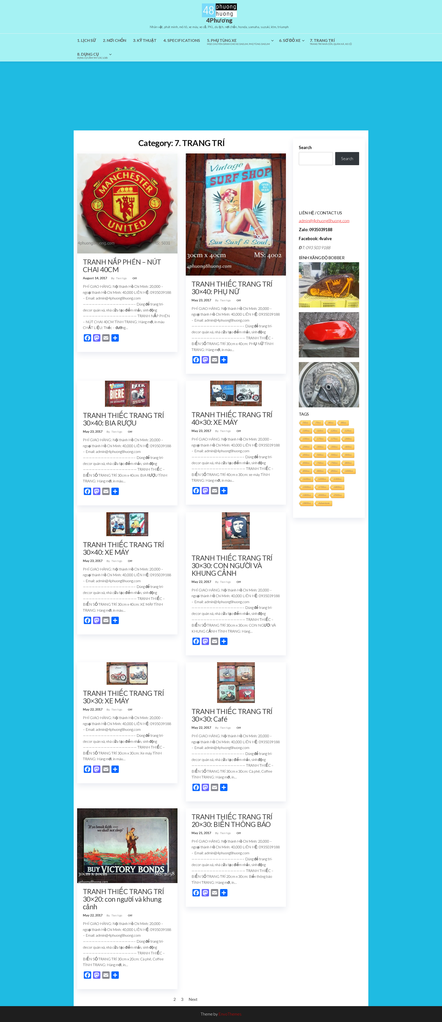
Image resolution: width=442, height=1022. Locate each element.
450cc (306, 455)
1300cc (338, 479)
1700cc (322, 487)
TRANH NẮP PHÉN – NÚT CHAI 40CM (122, 265)
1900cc (307, 495)
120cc (334, 430)
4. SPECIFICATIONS (181, 40)
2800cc (307, 503)
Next (193, 999)
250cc (306, 447)
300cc (320, 447)
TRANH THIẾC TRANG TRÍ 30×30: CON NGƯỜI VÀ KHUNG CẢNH (232, 565)
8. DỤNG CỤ (92, 55)
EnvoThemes (229, 1013)
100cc (306, 430)
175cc (334, 439)
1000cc (349, 471)
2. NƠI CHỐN (114, 40)
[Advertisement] (221, 96)
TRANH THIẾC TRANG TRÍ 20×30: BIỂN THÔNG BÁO (232, 820)
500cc (320, 455)
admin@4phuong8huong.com (324, 220)
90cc (343, 422)
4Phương (219, 20)
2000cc (322, 495)
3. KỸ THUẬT (145, 40)
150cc (306, 439)
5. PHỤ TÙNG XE (238, 41)
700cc (320, 463)
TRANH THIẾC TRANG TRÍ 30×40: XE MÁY (123, 548)
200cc (348, 439)
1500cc (307, 487)
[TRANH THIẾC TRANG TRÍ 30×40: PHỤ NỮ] (236, 213)
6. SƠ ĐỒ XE (290, 40)
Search (305, 147)
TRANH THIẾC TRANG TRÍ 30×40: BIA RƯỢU (123, 419)
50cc (305, 422)
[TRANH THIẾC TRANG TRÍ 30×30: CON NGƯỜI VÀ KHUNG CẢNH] (236, 530)
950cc (334, 471)
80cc (331, 422)
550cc (334, 455)
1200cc (322, 479)
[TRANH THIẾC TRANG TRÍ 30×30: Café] (236, 682)
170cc (320, 439)
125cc (348, 430)
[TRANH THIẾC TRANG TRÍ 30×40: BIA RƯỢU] (127, 393)
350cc (334, 447)
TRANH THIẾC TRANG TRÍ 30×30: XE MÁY (123, 697)
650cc (306, 463)
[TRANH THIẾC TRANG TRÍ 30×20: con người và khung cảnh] (127, 845)
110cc (320, 430)
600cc (348, 455)
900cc (320, 471)
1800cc (338, 487)
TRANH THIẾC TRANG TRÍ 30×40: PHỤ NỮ (232, 288)
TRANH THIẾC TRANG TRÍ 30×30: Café (232, 715)
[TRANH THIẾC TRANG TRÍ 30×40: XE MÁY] (127, 523)
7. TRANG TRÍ (331, 41)
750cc (334, 463)
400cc (348, 447)
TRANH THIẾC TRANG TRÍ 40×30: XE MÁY (232, 418)
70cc (318, 422)
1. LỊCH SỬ (86, 40)
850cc (306, 471)
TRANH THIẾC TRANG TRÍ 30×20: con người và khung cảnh (123, 899)
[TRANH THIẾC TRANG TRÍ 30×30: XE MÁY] (127, 673)
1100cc (307, 479)
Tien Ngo (121, 278)
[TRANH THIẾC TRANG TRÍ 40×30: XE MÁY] (236, 392)
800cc (348, 463)
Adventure (324, 503)
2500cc (338, 495)
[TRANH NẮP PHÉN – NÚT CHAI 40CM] (127, 202)
